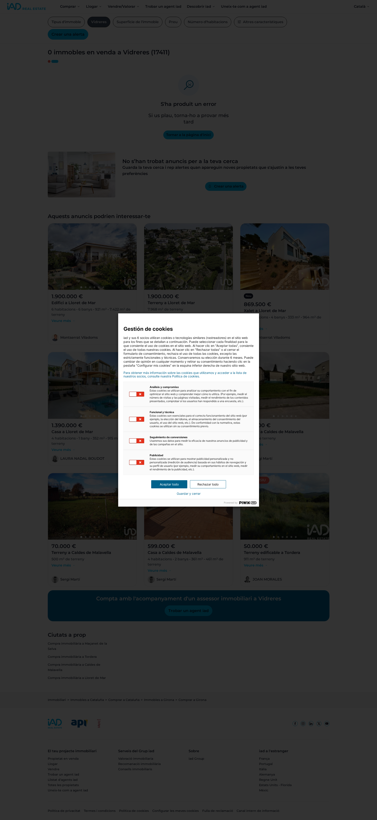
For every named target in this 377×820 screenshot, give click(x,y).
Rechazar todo (208, 484)
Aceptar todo (169, 484)
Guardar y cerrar (188, 493)
